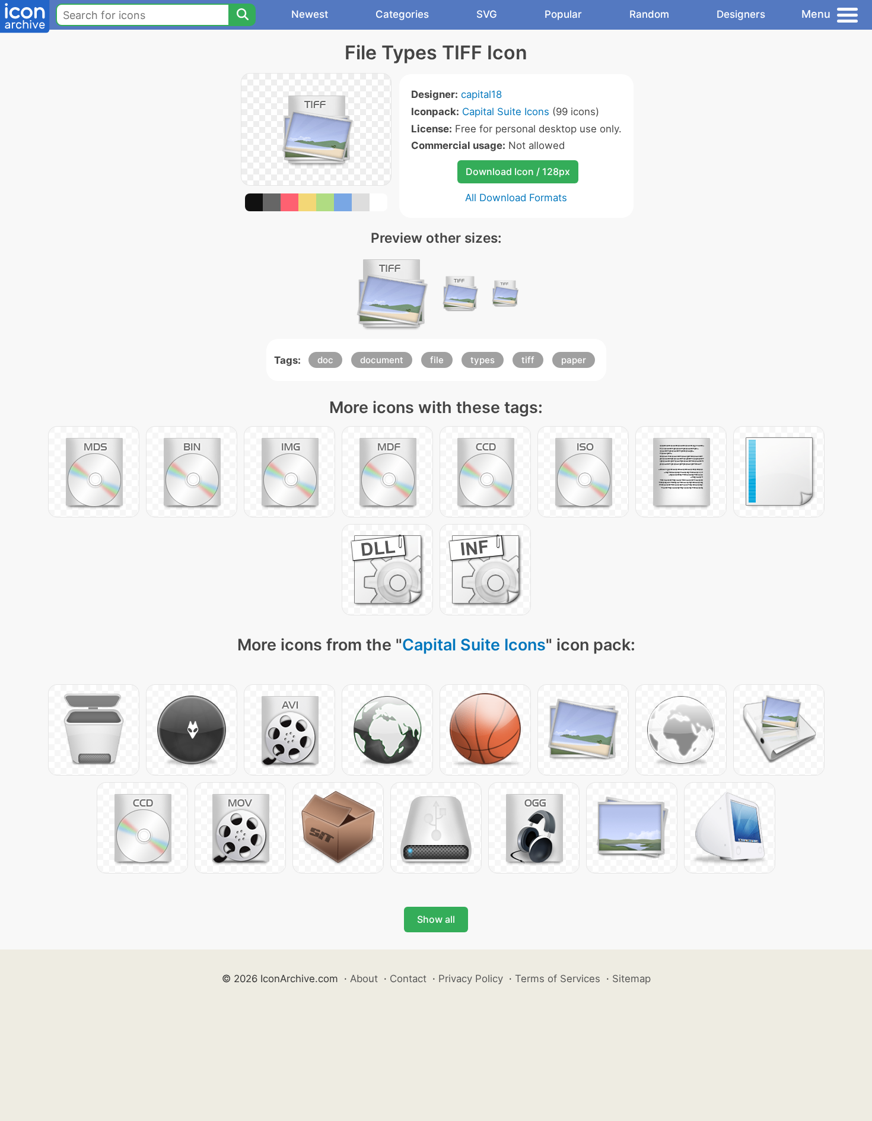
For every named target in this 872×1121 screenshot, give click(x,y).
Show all (436, 919)
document (381, 360)
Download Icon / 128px (518, 171)
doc (325, 360)
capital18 (481, 94)
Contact (408, 979)
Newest (309, 14)
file (437, 360)
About (364, 979)
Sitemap (631, 979)
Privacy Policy (470, 979)
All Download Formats (516, 198)
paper (573, 360)
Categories (402, 14)
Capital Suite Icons (505, 112)
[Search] (242, 15)
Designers (741, 14)
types (482, 360)
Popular (563, 14)
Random (649, 14)
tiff (527, 360)
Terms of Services (557, 979)
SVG (486, 14)
